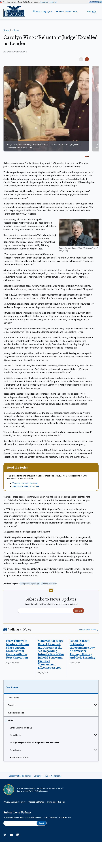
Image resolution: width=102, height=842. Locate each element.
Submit (41, 823)
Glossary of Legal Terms (20, 775)
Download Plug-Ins (56, 801)
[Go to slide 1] (86, 156)
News (10, 720)
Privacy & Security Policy (14, 801)
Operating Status (36, 801)
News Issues (15, 750)
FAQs (46, 775)
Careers (37, 775)
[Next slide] (87, 59)
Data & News (12, 687)
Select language (43, 11)
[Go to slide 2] (88, 156)
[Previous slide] (81, 59)
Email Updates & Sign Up (21, 727)
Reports (11, 705)
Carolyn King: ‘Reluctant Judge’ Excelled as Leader (34, 742)
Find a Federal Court (68, 11)
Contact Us (56, 775)
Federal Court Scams (19, 757)
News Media (15, 735)
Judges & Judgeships (29, 583)
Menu (89, 11)
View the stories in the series (25, 483)
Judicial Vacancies (16, 712)
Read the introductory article (25, 486)
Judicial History (49, 583)
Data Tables (13, 697)
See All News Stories (87, 629)
